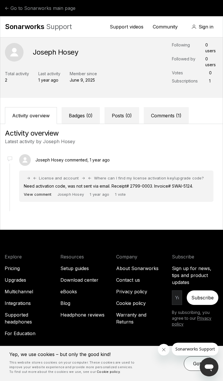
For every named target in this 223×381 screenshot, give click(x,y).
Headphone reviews (82, 315)
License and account (59, 178)
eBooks (68, 291)
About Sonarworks (137, 268)
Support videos (126, 27)
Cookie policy (131, 303)
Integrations (18, 303)
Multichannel (19, 291)
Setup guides (74, 268)
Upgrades (15, 280)
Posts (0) (122, 115)
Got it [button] (199, 363)
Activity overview (31, 115)
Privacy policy (131, 291)
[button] (202, 27)
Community (165, 27)
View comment (37, 194)
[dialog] (111, 363)
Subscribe (202, 298)
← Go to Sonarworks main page (40, 8)
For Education (20, 333)
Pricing (12, 268)
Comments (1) (166, 115)
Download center (79, 280)
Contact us (128, 280)
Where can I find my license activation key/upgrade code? (149, 178)
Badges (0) (81, 115)
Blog (65, 303)
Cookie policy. (109, 372)
